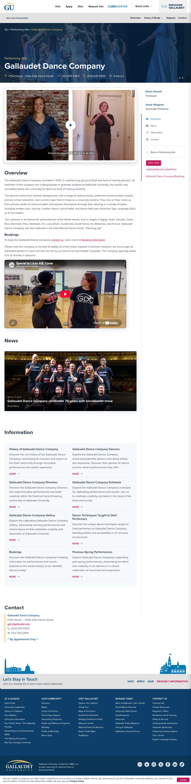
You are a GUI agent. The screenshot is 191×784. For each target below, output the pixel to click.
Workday (45, 727)
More (15, 474)
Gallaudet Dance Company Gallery (32, 515)
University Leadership (14, 707)
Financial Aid (158, 703)
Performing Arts (20, 30)
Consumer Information (14, 719)
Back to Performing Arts (163, 152)
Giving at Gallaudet (124, 727)
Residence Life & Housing (165, 715)
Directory (45, 703)
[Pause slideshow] (187, 78)
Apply (70, 6)
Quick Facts (9, 703)
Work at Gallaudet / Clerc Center (130, 703)
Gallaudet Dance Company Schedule (96, 482)
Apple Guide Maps (87, 731)
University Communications (165, 731)
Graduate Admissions (162, 727)
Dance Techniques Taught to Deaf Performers (94, 517)
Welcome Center (86, 723)
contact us (57, 240)
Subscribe (120, 719)
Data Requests (122, 715)
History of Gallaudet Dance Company (33, 449)
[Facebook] (167, 764)
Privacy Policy (77, 781)
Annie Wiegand (155, 105)
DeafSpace (83, 735)
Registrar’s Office (160, 711)
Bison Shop (46, 735)
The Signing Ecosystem (15, 738)
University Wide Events (126, 711)
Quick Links (142, 6)
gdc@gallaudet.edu (18, 624)
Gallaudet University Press (127, 731)
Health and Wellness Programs (55, 723)
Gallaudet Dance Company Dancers (96, 449)
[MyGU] (139, 764)
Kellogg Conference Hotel (90, 719)
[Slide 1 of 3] (179, 78)
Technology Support (50, 715)
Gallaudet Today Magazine (127, 723)
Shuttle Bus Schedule (88, 715)
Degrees (170, 18)
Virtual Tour (83, 707)
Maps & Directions (86, 711)
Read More (13, 406)
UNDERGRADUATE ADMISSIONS (161, 169)
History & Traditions (13, 711)
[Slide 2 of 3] (182, 78)
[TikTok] (182, 764)
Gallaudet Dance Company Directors (33, 482)
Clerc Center (158, 735)
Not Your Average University (17, 742)
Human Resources (161, 707)
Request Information (172, 681)
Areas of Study (152, 18)
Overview (135, 18)
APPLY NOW (154, 163)
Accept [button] (183, 779)
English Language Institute (165, 739)
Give (80, 6)
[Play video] (71, 125)
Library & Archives (49, 711)
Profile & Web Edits (50, 731)
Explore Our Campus (88, 703)
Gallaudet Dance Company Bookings (165, 176)
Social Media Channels (125, 707)
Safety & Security (160, 719)
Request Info (96, 6)
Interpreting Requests (51, 719)
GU (6, 30)
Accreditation (10, 715)
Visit (57, 6)
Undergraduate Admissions (165, 723)
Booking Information (93, 240)
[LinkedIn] (174, 764)
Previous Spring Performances (92, 552)
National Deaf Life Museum (90, 727)
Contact (182, 18)
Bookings (15, 552)
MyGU (44, 707)
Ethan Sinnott (154, 91)
